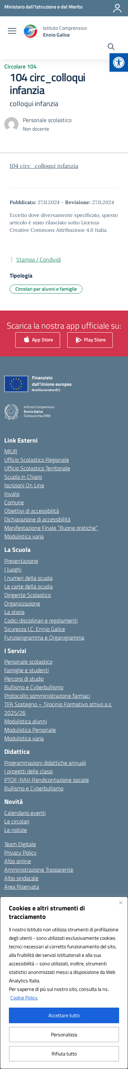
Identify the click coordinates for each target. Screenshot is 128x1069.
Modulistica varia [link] (24, 536)
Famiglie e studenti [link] (26, 670)
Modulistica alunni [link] (25, 721)
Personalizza (64, 1034)
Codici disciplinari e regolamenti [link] (41, 620)
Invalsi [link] (12, 493)
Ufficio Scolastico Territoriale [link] (37, 468)
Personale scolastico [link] (28, 661)
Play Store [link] (94, 339)
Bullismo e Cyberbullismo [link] (33, 687)
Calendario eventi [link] (25, 812)
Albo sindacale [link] (21, 878)
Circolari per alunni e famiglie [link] (46, 288)
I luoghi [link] (12, 569)
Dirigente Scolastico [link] (27, 595)
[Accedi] (117, 8)
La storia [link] (14, 612)
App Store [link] (42, 339)
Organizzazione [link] (22, 603)
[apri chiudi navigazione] (12, 31)
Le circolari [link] (16, 821)
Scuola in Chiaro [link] (23, 476)
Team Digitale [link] (20, 844)
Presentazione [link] (21, 561)
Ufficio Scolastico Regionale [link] (36, 459)
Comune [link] (14, 502)
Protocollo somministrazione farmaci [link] (47, 695)
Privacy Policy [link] (20, 852)
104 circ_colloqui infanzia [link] (44, 165)
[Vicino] (120, 902)
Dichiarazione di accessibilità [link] (37, 519)
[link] (119, 62)
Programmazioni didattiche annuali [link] (45, 762)
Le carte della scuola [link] (28, 586)
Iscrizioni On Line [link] (24, 485)
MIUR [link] (10, 451)
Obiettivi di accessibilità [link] (31, 510)
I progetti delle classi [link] (28, 771)
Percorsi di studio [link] (24, 678)
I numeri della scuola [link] (28, 578)
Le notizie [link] (15, 830)
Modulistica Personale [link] (30, 729)
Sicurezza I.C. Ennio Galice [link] (34, 629)
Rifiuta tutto (64, 1053)
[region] (64, 983)
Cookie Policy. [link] (24, 997)
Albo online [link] (17, 861)
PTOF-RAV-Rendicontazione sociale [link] (46, 779)
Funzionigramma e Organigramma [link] (44, 637)
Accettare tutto (64, 1015)
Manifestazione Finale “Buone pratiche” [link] (51, 527)
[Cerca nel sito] (111, 47)
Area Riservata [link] (21, 886)
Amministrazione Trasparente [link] (38, 869)
